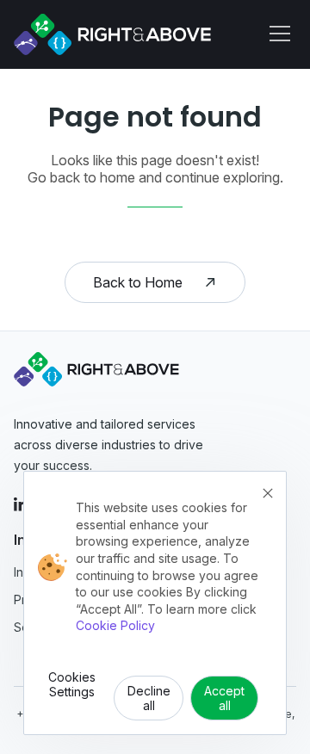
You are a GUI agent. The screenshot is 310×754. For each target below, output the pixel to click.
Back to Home (138, 282)
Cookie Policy (115, 625)
